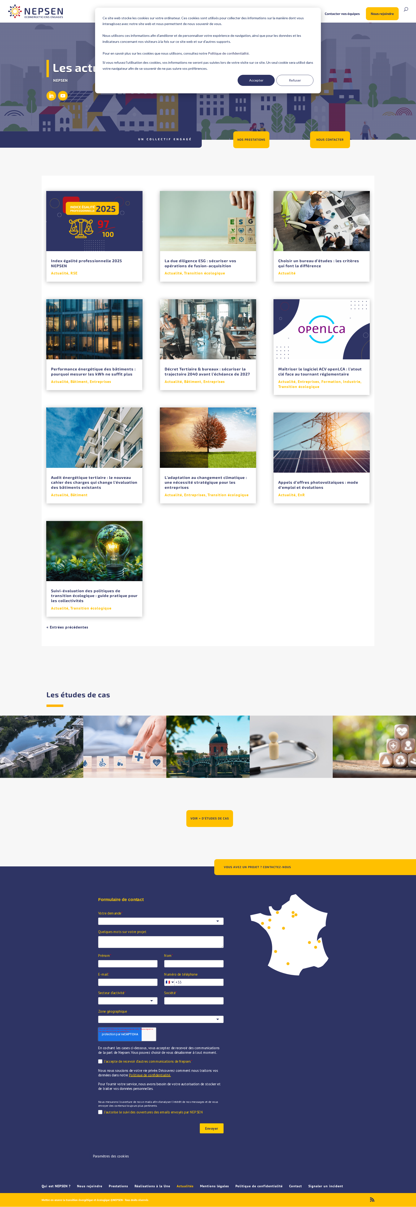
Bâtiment (79, 381)
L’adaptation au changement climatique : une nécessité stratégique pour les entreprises (206, 482)
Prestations (118, 1186)
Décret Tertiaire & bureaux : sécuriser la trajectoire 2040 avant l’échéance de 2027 (207, 371)
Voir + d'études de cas (209, 818)
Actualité (59, 273)
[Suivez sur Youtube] (63, 96)
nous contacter (330, 140)
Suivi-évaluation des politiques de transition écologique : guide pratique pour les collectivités (94, 595)
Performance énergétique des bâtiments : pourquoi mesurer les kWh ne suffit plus (93, 371)
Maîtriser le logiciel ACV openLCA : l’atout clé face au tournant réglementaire (320, 371)
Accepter (256, 80)
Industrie (351, 381)
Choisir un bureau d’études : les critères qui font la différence (318, 263)
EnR (301, 494)
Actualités (185, 1186)
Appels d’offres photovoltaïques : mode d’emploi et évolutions (318, 484)
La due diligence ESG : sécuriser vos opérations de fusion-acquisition (200, 263)
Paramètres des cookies (111, 1156)
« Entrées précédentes (67, 627)
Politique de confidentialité (228, 53)
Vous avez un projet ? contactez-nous (257, 867)
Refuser (295, 80)
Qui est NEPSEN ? (56, 1186)
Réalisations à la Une (152, 1186)
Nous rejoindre (382, 14)
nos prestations (251, 140)
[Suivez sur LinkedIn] (51, 96)
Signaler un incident (325, 1186)
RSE (74, 273)
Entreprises (100, 381)
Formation (331, 381)
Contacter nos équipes (342, 14)
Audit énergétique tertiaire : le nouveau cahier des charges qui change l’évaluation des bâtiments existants (94, 482)
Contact (295, 1186)
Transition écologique (90, 608)
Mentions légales (214, 1186)
